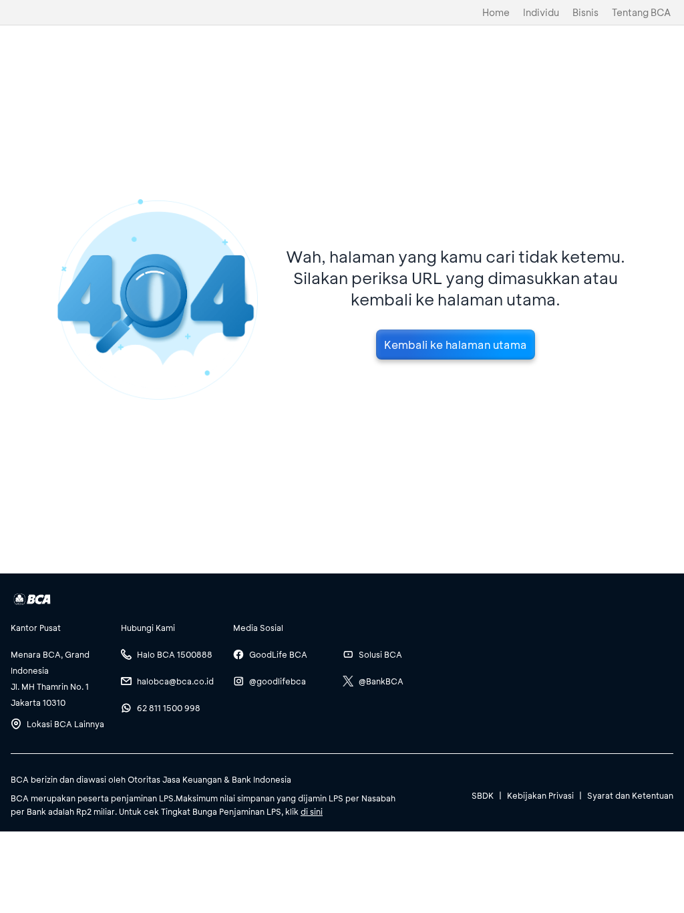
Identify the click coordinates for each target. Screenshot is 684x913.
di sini (312, 811)
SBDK (483, 795)
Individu (541, 12)
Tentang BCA (641, 12)
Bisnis (585, 12)
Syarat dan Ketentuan (630, 795)
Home (496, 12)
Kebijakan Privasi (540, 795)
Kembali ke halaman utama (455, 345)
